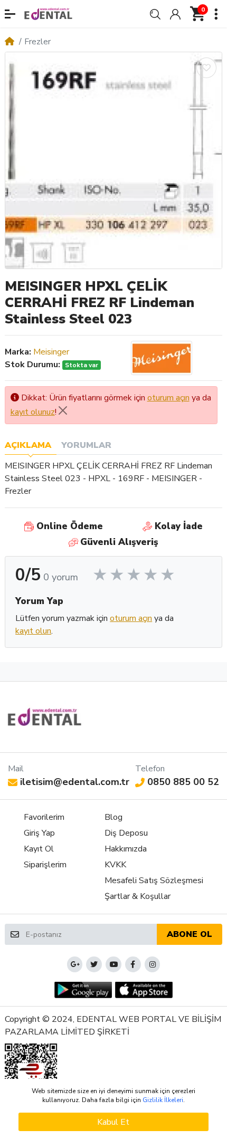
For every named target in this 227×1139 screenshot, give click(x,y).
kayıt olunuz (33, 412)
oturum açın (168, 398)
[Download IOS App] (144, 990)
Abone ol (189, 934)
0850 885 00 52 (183, 782)
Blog (113, 817)
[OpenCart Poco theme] (48, 14)
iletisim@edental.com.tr (74, 782)
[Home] (9, 41)
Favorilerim (44, 817)
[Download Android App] (83, 990)
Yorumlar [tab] (86, 445)
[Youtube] (113, 964)
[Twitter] (94, 964)
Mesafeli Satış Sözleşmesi (154, 880)
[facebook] (133, 964)
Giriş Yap (39, 833)
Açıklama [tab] (28, 445)
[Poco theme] (44, 717)
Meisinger (51, 352)
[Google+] (75, 964)
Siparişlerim (45, 864)
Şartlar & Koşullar (138, 896)
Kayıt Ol (39, 849)
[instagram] (152, 964)
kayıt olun (33, 631)
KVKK (115, 864)
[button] (10, 13)
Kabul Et (113, 1122)
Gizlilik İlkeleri (163, 1100)
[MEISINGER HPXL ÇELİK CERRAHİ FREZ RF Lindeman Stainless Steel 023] (113, 160)
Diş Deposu (126, 833)
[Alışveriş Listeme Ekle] (206, 68)
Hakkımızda (126, 849)
